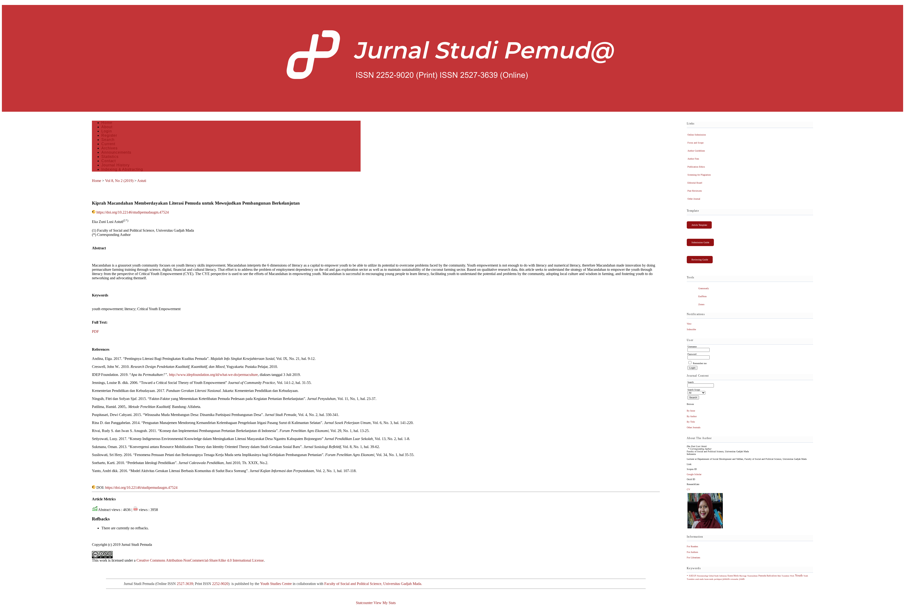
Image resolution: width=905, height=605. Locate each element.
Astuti (141, 181)
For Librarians (693, 557)
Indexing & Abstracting (122, 169)
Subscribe (691, 329)
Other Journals (693, 427)
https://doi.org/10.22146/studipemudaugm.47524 (132, 212)
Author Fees (693, 158)
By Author (692, 416)
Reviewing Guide (699, 259)
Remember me (700, 363)
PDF (95, 331)
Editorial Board (694, 182)
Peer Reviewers (694, 190)
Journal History (115, 165)
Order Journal (693, 199)
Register (109, 135)
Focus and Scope (695, 142)
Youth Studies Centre (276, 584)
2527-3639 (185, 584)
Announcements (116, 152)
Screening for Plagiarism (699, 174)
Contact (108, 161)
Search (108, 140)
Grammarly (703, 288)
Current (108, 144)
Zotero (701, 304)
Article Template (699, 225)
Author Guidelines (696, 150)
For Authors (692, 552)
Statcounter (364, 603)
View (689, 323)
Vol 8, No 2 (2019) (119, 181)
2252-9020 (220, 584)
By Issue (691, 410)
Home (106, 123)
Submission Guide (700, 242)
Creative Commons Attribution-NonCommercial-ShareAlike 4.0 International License (200, 560)
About (106, 127)
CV (688, 489)
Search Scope (693, 389)
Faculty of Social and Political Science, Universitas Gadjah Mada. (373, 584)
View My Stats (385, 603)
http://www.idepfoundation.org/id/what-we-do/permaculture (213, 375)
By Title (691, 421)
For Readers (692, 546)
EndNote (702, 296)
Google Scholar (694, 474)
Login (106, 131)
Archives (109, 148)
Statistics (109, 157)
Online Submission (696, 134)
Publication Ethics (696, 166)
